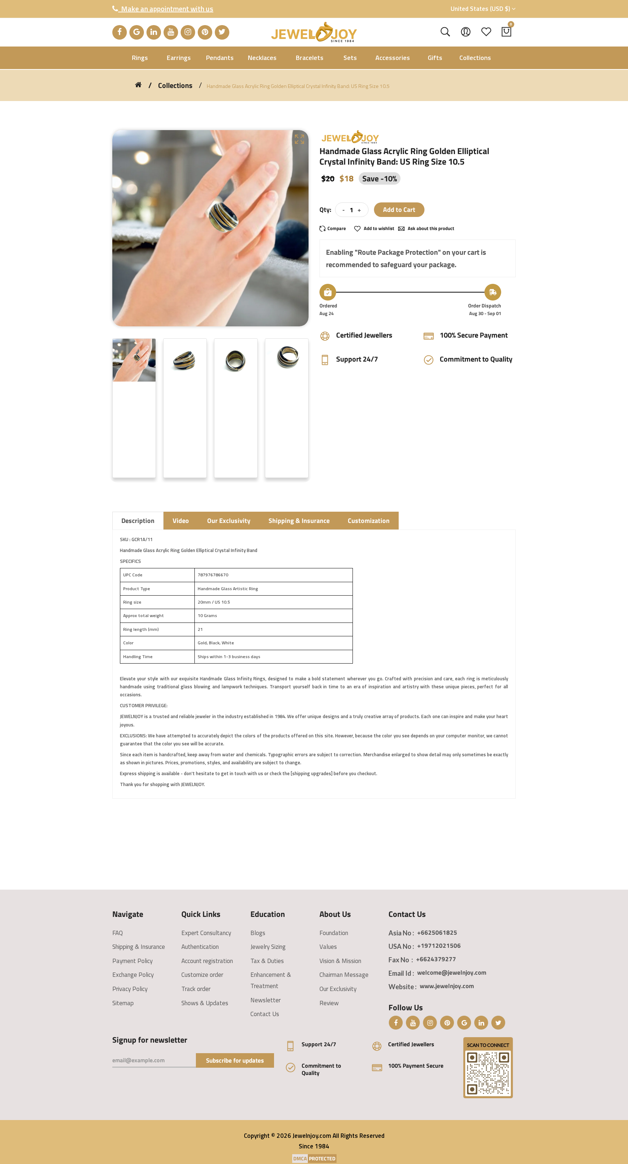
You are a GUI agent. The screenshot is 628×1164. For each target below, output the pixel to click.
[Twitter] (222, 32)
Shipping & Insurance (138, 946)
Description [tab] (137, 520)
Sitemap (123, 1003)
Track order (195, 989)
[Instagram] (188, 32)
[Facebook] (119, 32)
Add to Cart (399, 209)
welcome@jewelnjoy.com (451, 972)
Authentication (200, 946)
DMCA (300, 1158)
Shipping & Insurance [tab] (299, 520)
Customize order (202, 974)
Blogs (257, 933)
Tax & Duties (267, 961)
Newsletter (265, 1000)
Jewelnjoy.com (312, 1135)
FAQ (117, 933)
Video (181, 520)
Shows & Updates (204, 1003)
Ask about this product (430, 228)
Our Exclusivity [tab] (228, 520)
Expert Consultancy (206, 933)
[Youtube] (171, 32)
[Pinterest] (205, 32)
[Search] (445, 32)
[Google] (136, 32)
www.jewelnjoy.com (447, 986)
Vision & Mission (340, 961)
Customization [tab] (369, 520)
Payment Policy (132, 961)
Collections (175, 85)
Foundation (333, 933)
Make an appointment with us (165, 8)
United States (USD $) (481, 8)
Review (329, 1003)
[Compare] (334, 228)
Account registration (207, 961)
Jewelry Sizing (268, 946)
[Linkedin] (153, 32)
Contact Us (264, 1014)
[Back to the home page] (138, 84)
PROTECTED (322, 1158)
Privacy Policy (130, 989)
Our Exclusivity (338, 989)
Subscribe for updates (235, 1060)
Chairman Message (344, 974)
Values (328, 946)
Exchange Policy (133, 974)
